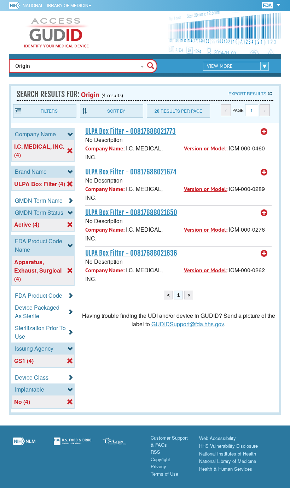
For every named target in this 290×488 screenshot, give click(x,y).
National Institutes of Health (227, 453)
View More (220, 66)
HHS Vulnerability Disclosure (228, 445)
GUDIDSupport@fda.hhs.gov (187, 324)
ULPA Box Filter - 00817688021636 (131, 253)
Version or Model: (205, 148)
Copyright (160, 459)
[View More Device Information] (264, 131)
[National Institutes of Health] (16, 5)
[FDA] (268, 5)
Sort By (116, 111)
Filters (49, 111)
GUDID (56, 32)
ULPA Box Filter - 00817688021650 (131, 212)
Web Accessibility (217, 438)
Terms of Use (164, 473)
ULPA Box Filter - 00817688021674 (130, 172)
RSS (155, 451)
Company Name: (104, 148)
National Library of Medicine (57, 5)
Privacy (158, 466)
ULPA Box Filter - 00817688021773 (130, 131)
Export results (247, 93)
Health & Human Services (225, 468)
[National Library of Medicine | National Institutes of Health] (24, 445)
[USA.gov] (121, 445)
